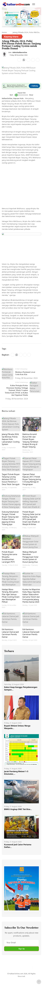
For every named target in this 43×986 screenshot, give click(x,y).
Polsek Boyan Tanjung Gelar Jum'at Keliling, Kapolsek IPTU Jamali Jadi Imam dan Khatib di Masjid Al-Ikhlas (31, 518)
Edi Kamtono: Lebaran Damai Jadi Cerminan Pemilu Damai (10, 633)
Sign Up (21, 949)
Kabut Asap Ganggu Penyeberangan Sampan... (20, 688)
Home (4, 32)
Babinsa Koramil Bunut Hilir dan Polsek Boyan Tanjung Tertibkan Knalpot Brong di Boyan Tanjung (30, 440)
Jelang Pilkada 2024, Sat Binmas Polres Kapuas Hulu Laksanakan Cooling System (10, 439)
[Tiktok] (29, 967)
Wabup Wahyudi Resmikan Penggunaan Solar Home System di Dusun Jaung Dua (30, 556)
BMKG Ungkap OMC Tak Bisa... (18, 809)
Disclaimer (30, 976)
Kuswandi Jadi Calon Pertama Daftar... (17, 845)
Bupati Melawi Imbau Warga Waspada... (17, 727)
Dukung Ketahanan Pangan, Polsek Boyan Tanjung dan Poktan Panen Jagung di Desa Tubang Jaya (10, 518)
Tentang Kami (9, 976)
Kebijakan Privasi (18, 980)
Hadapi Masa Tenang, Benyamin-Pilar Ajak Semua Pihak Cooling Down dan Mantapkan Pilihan (10, 595)
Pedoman (20, 976)
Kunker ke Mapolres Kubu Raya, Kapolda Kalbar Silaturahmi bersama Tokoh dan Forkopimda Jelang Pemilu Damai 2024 (31, 595)
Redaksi (7, 980)
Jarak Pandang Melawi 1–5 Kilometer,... (16, 772)
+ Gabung (34, 86)
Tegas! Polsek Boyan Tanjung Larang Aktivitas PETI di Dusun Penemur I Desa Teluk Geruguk (11, 479)
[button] (33, 4)
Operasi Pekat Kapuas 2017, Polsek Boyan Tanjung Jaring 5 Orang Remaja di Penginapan (31, 479)
